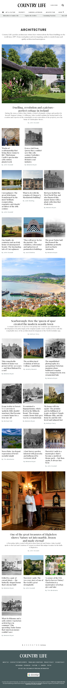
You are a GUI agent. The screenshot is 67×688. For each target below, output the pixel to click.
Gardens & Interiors (35, 12)
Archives (43, 645)
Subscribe (54, 5)
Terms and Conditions (35, 662)
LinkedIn (43, 665)
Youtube (34, 665)
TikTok (49, 665)
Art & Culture (10, 12)
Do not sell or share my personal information (33, 668)
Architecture (50, 12)
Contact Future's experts (18, 662)
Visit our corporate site (58, 682)
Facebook (27, 665)
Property (22, 12)
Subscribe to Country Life (11, 15)
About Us (6, 662)
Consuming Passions (49, 15)
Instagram (19, 665)
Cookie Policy (59, 662)
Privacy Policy (49, 662)
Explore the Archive (31, 15)
